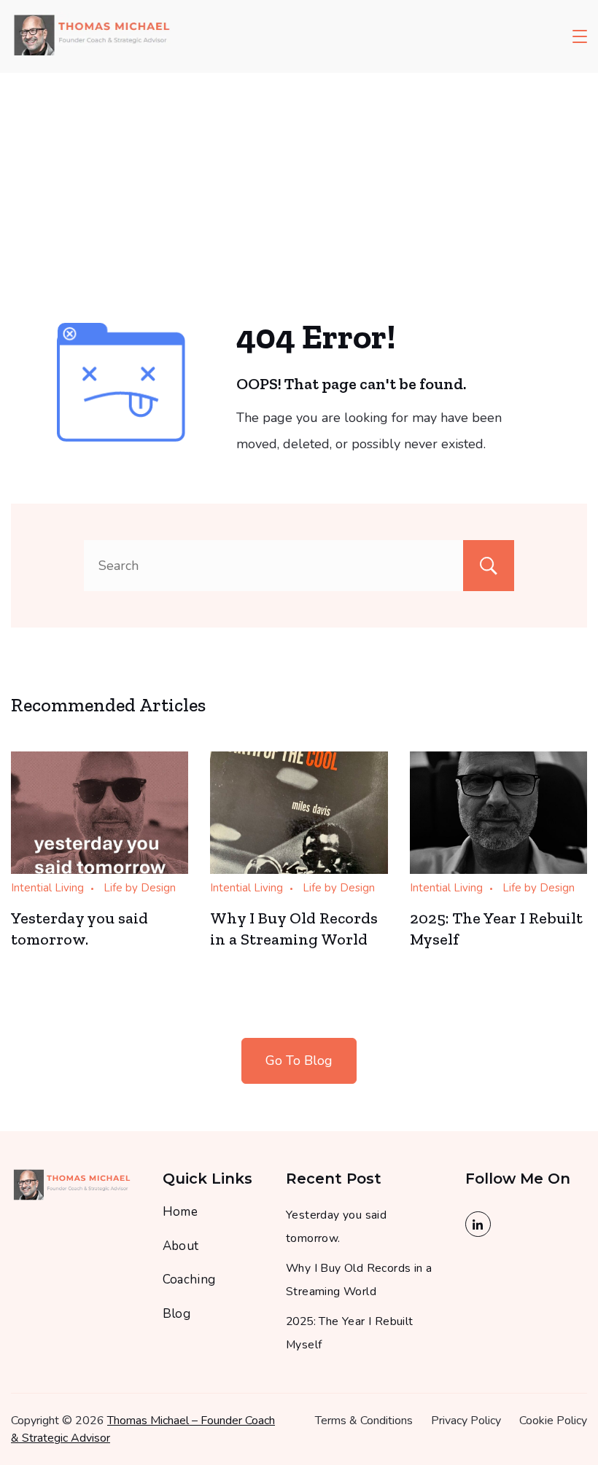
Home (180, 1211)
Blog (177, 1313)
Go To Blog (299, 1060)
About (181, 1246)
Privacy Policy (466, 1421)
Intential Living (47, 887)
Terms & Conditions (364, 1421)
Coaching (189, 1279)
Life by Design (140, 887)
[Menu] (579, 36)
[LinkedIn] (478, 1224)
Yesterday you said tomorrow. (79, 928)
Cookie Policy (553, 1421)
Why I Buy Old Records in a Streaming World (294, 928)
